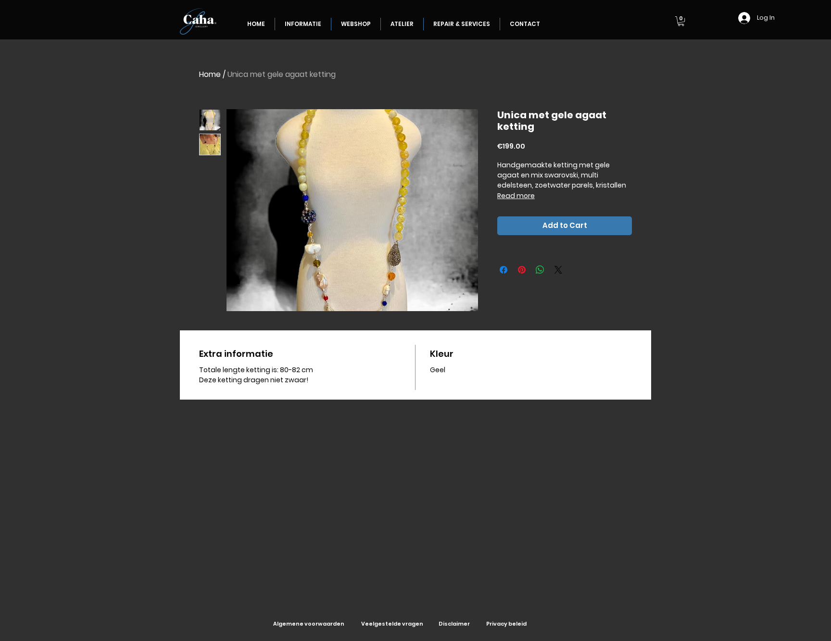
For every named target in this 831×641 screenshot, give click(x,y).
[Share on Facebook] (503, 270)
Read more (516, 196)
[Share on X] (558, 270)
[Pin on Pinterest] (522, 270)
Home (210, 74)
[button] (681, 21)
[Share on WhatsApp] (540, 270)
